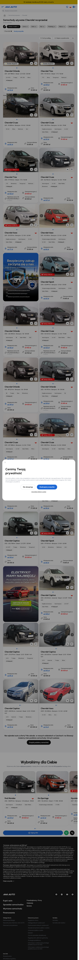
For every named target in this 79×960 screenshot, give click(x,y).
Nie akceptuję (28, 487)
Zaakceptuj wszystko (47, 487)
